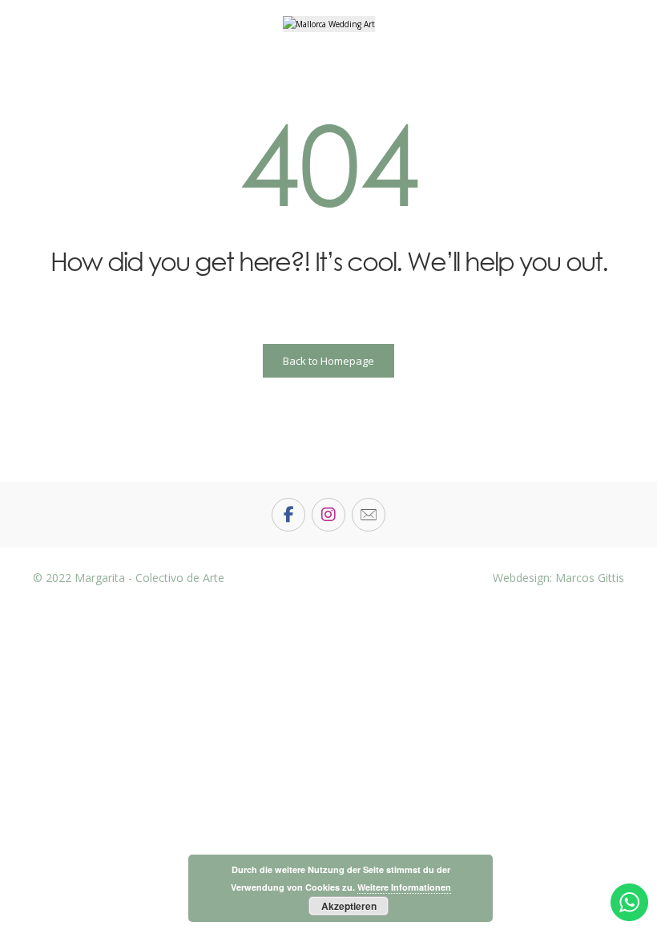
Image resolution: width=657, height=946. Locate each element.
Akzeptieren (349, 906)
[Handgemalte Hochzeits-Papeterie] (329, 24)
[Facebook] (288, 515)
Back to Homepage (328, 361)
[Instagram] (328, 515)
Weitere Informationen (404, 887)
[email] (368, 515)
